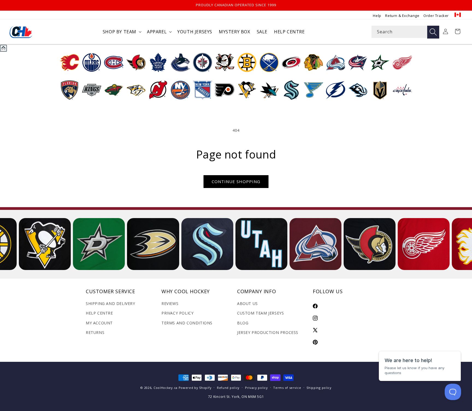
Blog (242, 322)
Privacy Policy (177, 313)
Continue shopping (236, 181)
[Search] (433, 32)
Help (377, 15)
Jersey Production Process (267, 332)
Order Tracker (436, 15)
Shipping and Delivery (110, 303)
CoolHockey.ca (166, 388)
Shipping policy (319, 388)
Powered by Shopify (195, 388)
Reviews (169, 303)
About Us (247, 303)
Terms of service (287, 388)
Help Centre (99, 313)
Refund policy (228, 388)
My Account (99, 322)
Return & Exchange (402, 15)
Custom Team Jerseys (260, 313)
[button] (121, 32)
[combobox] (405, 32)
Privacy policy (256, 388)
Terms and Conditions (187, 322)
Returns (95, 332)
